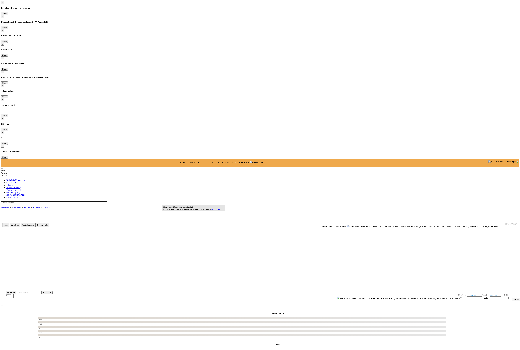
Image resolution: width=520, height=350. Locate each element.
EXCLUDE (47, 293)
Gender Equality (13, 192)
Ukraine (9, 185)
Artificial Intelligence (15, 190)
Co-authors (15, 225)
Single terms (8, 295)
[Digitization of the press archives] (256, 162)
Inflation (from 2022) (15, 195)
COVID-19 (11, 182)
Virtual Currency (13, 187)
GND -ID (215, 209)
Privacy (36, 208)
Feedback (5, 208)
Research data (42, 225)
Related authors (28, 225)
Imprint (27, 208)
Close (4, 14)
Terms (5, 225)
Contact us (16, 208)
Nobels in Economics (15, 180)
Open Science (12, 197)
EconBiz (46, 208)
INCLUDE (11, 293)
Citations (516, 300)
